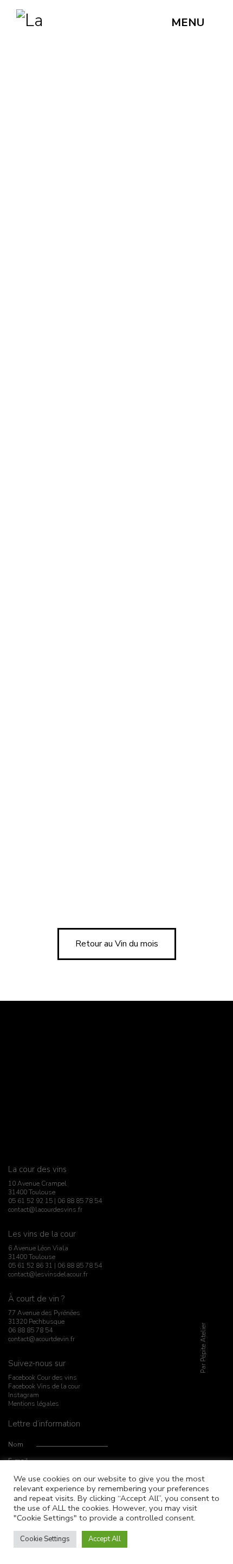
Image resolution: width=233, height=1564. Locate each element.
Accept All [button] (104, 1539)
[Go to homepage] (29, 22)
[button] (194, 22)
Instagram (23, 1395)
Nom (15, 1444)
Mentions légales (33, 1403)
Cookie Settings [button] (45, 1539)
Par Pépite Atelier (203, 1348)
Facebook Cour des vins (42, 1377)
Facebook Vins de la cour (44, 1386)
